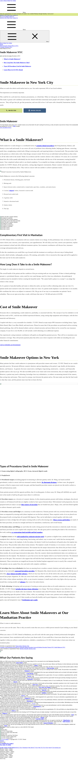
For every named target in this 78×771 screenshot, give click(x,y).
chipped (11, 190)
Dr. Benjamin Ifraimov (49, 482)
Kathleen (44, 692)
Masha (42, 717)
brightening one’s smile (30, 600)
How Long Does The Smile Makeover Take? (17, 62)
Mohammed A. (38, 706)
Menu (24, 12)
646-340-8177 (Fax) (33, 747)
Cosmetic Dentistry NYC (6, 47)
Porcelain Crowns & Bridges (35, 647)
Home (1, 44)
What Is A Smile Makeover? (12, 59)
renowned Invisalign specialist (25, 571)
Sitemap (2, 740)
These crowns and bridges (61, 520)
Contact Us (15, 15)
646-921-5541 (3, 15)
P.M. (14, 126)
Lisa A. (23, 695)
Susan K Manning (48, 723)
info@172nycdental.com (55, 747)
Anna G (13, 710)
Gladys (36, 665)
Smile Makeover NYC (59, 647)
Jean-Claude (19, 662)
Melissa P (4, 713)
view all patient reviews (5, 127)
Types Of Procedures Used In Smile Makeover (17, 66)
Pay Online (13, 0)
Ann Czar (35, 684)
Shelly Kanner (66, 721)
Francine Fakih (40, 718)
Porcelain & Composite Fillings (20, 647)
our (27, 532)
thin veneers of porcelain (29, 504)
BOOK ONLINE (36, 110)
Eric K (29, 676)
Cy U (34, 703)
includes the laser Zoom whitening (27, 589)
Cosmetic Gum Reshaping (6, 647)
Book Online (7, 0)
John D (15, 681)
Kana (5, 725)
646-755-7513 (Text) (43, 747)
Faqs (11, 15)
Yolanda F (27, 671)
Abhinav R (28, 698)
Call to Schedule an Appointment (10, 345)
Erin (72, 714)
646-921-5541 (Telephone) (21, 747)
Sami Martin (30, 673)
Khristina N (30, 701)
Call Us (2, 0)
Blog (8, 15)
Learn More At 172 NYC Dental (13, 70)
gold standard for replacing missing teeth (30, 536)
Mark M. (44, 690)
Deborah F (30, 679)
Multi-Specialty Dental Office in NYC (9, 45)
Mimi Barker (66, 720)
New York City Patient (45, 687)
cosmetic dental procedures (45, 145)
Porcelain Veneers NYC (48, 647)
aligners (22, 582)
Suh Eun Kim (50, 668)
